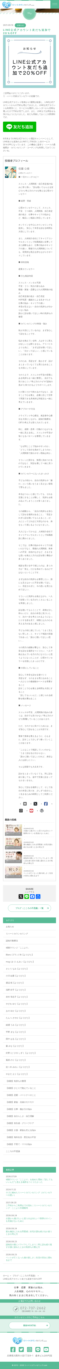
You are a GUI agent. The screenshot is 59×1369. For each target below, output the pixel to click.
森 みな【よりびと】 (15, 1046)
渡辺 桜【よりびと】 (15, 982)
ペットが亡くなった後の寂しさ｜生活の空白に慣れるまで (38, 874)
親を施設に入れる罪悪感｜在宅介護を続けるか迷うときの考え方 (38, 845)
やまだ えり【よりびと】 (17, 1074)
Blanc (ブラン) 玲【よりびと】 (20, 954)
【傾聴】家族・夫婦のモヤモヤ (20, 1102)
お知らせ (20, 25)
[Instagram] (20, 810)
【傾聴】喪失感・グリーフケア (20, 1123)
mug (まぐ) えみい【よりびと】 (20, 961)
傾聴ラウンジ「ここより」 (18, 947)
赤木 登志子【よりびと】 (17, 997)
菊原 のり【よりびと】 (16, 1060)
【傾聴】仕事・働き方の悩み (19, 1109)
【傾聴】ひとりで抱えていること (21, 1088)
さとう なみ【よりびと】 (17, 968)
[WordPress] (41, 810)
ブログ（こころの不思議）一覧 (29, 908)
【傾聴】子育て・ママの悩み (19, 1144)
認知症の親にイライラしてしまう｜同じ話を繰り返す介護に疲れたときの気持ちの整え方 (38, 860)
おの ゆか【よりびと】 (16, 1011)
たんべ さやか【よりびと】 (18, 1018)
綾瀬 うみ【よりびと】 (16, 1025)
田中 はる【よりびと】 (16, 1039)
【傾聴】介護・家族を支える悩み (21, 1130)
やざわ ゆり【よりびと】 (17, 1004)
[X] (35, 803)
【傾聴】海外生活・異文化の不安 (21, 1137)
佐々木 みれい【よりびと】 (18, 1067)
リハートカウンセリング (17, 933)
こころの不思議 (13, 1151)
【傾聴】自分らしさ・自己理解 (20, 1116)
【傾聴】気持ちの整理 (16, 1081)
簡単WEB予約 (29, 1325)
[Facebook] (45, 803)
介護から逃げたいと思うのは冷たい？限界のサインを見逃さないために (38, 832)
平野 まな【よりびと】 (16, 1032)
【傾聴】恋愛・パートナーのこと (21, 1095)
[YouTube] (31, 810)
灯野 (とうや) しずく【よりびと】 (21, 1053)
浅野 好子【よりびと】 (16, 989)
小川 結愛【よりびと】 (16, 975)
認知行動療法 (12, 940)
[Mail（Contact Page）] (24, 803)
